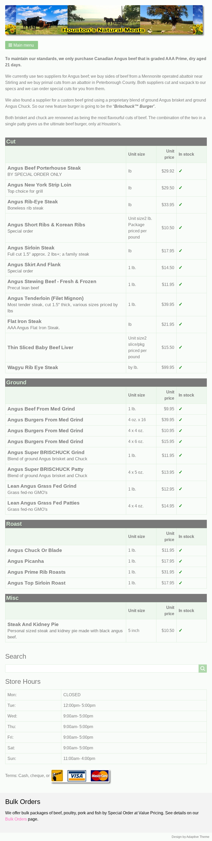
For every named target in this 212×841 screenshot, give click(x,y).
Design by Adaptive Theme (190, 837)
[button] (21, 45)
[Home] (106, 19)
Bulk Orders (16, 819)
